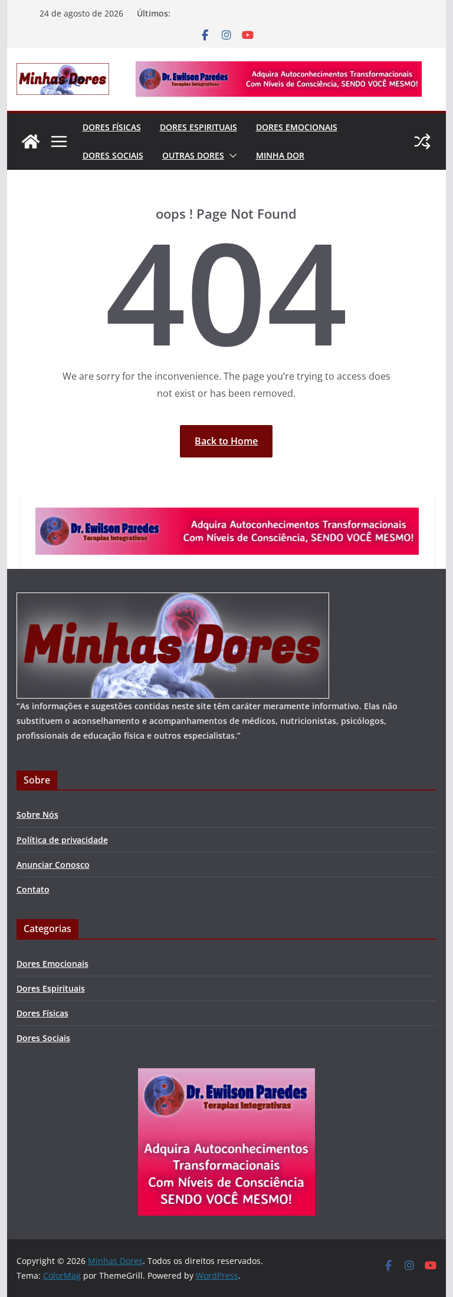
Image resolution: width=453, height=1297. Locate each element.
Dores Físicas (112, 127)
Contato (33, 889)
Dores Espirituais (198, 127)
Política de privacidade (62, 839)
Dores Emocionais (296, 127)
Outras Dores (193, 155)
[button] (230, 155)
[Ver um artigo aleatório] (422, 141)
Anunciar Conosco (53, 864)
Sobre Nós (37, 814)
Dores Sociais (113, 155)
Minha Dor (280, 155)
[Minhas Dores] (31, 141)
